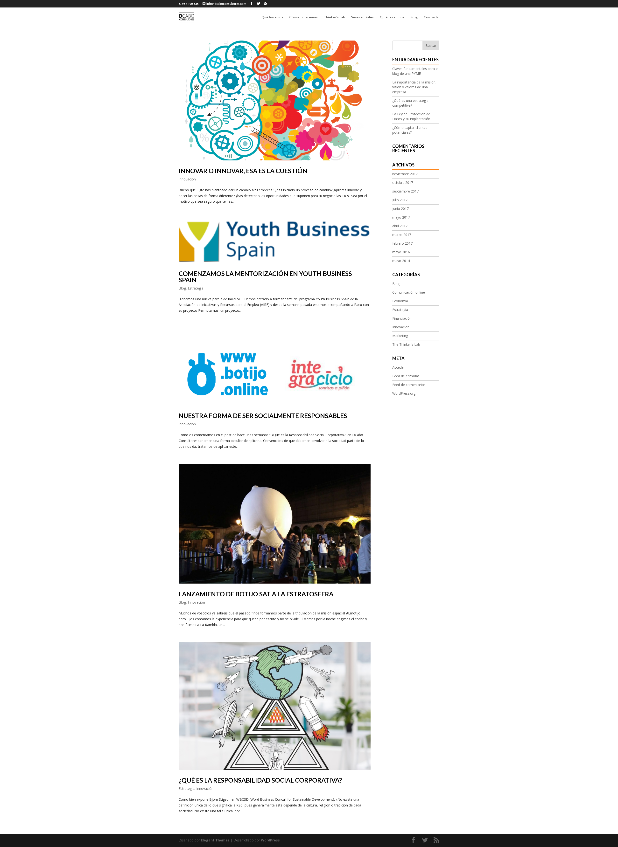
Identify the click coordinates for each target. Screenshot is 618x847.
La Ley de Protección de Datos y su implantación (411, 116)
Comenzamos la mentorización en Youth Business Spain (265, 277)
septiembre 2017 (405, 191)
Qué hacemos (272, 17)
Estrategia (196, 288)
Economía (400, 301)
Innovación (187, 179)
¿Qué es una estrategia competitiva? (410, 103)
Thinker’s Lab (334, 17)
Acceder (398, 367)
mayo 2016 (401, 252)
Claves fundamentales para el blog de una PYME (415, 71)
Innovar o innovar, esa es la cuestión (243, 171)
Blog (414, 17)
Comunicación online (408, 292)
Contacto (431, 17)
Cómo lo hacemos (303, 17)
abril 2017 (399, 226)
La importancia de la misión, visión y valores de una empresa (414, 87)
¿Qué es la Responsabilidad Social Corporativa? (260, 780)
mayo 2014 (401, 260)
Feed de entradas (406, 376)
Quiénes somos (392, 17)
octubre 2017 (402, 182)
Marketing (400, 335)
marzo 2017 (401, 234)
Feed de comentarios (409, 384)
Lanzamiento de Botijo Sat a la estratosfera (256, 594)
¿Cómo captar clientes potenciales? (409, 130)
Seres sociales (362, 17)
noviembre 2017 (405, 174)
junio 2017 (400, 208)
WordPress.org (403, 393)
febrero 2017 (402, 243)
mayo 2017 (401, 217)
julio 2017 (399, 200)
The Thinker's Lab (406, 344)
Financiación (402, 318)
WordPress (270, 840)
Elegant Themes (215, 840)
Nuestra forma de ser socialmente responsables (263, 416)
